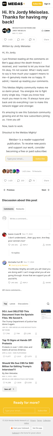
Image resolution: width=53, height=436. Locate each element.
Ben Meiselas (15, 327)
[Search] (48, 303)
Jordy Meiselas (19, 31)
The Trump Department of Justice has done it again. (19, 322)
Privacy (33, 420)
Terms (39, 420)
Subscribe (37, 4)
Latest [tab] (12, 304)
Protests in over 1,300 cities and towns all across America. (17, 348)
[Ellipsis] (49, 234)
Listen (47, 30)
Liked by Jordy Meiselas (19, 265)
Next (44, 190)
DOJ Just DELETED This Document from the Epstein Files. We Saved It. (18, 314)
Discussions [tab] (23, 304)
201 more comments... (12, 290)
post (11, 62)
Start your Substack (21, 428)
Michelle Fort (14, 262)
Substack (15, 433)
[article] (26, 322)
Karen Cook (13, 234)
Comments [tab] (8, 209)
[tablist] (14, 209)
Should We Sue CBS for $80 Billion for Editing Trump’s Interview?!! (18, 366)
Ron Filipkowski (19, 353)
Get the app (37, 428)
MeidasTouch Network (22, 28)
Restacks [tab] (20, 209)
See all (7, 389)
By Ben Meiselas (10, 373)
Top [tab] (5, 304)
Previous (10, 190)
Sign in (47, 4)
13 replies (15, 253)
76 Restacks (36, 171)
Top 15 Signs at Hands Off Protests (17, 342)
